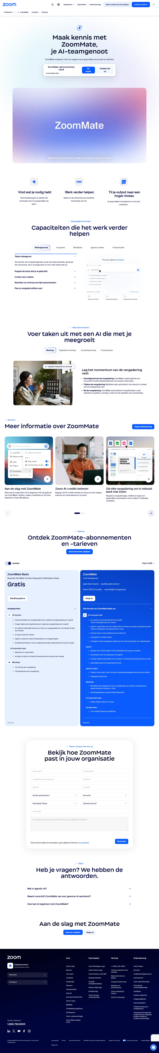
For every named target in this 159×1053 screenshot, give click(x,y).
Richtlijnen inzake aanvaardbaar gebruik (94, 1040)
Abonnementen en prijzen (118, 977)
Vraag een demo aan (118, 982)
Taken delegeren (23, 256)
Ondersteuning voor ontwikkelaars (141, 1008)
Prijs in (147, 563)
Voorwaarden (55, 1040)
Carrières (69, 978)
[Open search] (52, 4)
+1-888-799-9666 (118, 966)
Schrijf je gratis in (140, 4)
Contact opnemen (140, 995)
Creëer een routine (24, 279)
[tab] (41, 247)
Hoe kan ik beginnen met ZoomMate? (47, 904)
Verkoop (114, 958)
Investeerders (71, 989)
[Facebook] (24, 1031)
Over (68, 958)
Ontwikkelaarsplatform (74, 1009)
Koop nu (90, 599)
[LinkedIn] (8, 1031)
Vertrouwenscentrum (74, 1040)
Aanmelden (81, 4)
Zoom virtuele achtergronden (94, 996)
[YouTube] (19, 1031)
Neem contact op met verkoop (117, 4)
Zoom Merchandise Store (73, 1021)
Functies (35, 12)
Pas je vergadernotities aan (28, 291)
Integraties (70, 982)
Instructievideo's (140, 1003)
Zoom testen (138, 966)
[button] (151, 513)
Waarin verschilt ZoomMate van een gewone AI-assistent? (59, 896)
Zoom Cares (70, 1001)
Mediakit (69, 1005)
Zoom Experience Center (117, 992)
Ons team (69, 974)
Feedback (137, 991)
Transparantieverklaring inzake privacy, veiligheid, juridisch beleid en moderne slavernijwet (143, 1015)
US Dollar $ (13, 982)
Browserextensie (95, 978)
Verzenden (121, 841)
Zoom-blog (70, 966)
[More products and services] (153, 4)
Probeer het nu (107, 70)
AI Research (70, 1012)
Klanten (69, 970)
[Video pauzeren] (142, 159)
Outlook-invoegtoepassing (95, 983)
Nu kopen (90, 70)
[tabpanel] (79, 383)
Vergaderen (67, 4)
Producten (8, 12)
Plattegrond (54, 1045)
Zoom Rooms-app (95, 970)
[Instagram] (29, 1031)
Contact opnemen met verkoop (119, 971)
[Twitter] (13, 1031)
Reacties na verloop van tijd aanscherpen (35, 285)
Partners (69, 985)
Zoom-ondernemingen (74, 1016)
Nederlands (13, 975)
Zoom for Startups (118, 997)
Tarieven (45, 12)
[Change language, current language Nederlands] (58, 4)
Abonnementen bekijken (81, 552)
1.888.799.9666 (16, 1024)
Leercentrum (138, 978)
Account (137, 970)
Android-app (93, 991)
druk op (69, 993)
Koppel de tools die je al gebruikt (31, 262)
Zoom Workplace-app (97, 966)
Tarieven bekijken (73, 933)
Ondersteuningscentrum (143, 974)
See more (10, 722)
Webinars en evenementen (116, 987)
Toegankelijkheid (140, 999)
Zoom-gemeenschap (141, 982)
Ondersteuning (95, 4)
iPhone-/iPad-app (95, 987)
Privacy (64, 1040)
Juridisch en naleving (114, 1040)
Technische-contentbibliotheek (140, 986)
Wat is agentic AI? (37, 888)
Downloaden (94, 958)
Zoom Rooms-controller (98, 974)
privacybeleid (83, 843)
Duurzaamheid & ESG (74, 997)
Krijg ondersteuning (144, 427)
